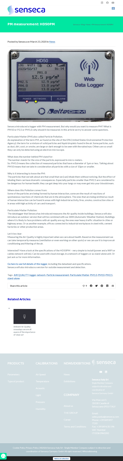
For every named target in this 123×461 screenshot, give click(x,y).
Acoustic (40, 388)
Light (38, 395)
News (52, 41)
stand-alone (14, 278)
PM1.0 (93, 274)
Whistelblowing (89, 451)
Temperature (42, 381)
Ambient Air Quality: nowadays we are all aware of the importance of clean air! (24, 331)
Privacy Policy (32, 447)
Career (67, 419)
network (41, 274)
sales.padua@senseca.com (105, 416)
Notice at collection (61, 459)
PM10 (101, 274)
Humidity (40, 408)
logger (32, 274)
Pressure (40, 401)
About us (68, 405)
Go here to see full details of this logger (27, 263)
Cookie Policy (19, 447)
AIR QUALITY (21, 274)
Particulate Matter (79, 274)
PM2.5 (108, 274)
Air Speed (41, 374)
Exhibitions (69, 381)
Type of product (16, 381)
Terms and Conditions (75, 426)
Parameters (14, 374)
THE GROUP (71, 412)
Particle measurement (57, 274)
